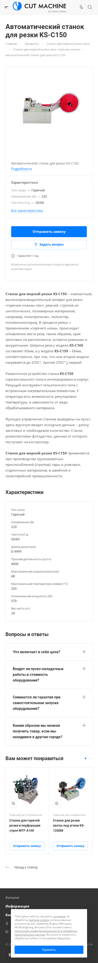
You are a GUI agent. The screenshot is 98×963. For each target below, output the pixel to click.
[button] (85, 758)
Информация (17, 906)
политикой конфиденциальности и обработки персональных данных (46, 932)
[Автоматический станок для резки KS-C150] (49, 109)
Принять (49, 949)
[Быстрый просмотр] (13, 803)
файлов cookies (39, 920)
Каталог (12, 897)
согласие (59, 916)
